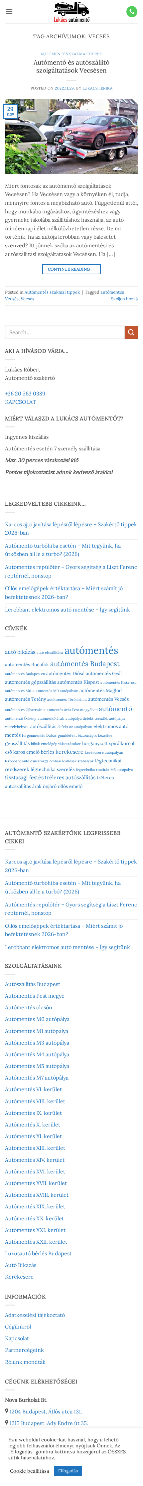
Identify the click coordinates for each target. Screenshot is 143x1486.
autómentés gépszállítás (30, 682)
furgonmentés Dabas (39, 735)
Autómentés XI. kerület (33, 1136)
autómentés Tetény (25, 699)
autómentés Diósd (65, 673)
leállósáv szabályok (78, 761)
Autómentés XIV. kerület (35, 1159)
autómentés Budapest (85, 663)
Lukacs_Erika (97, 88)
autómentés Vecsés (108, 699)
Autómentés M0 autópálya (37, 1019)
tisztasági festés (24, 777)
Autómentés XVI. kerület (35, 1171)
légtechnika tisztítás (92, 769)
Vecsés (27, 299)
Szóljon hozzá (124, 299)
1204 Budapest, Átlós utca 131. (46, 1411)
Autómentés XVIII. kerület (37, 1194)
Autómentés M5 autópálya (37, 1066)
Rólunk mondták (25, 1362)
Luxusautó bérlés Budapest (38, 1253)
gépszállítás (17, 743)
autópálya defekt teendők (87, 718)
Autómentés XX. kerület (34, 1218)
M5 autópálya (121, 769)
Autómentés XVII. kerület (36, 1183)
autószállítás (43, 726)
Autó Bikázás (20, 1265)
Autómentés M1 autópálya (36, 1031)
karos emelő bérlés (33, 752)
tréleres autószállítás (70, 777)
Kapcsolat (17, 1338)
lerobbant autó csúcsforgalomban (33, 761)
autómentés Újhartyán (23, 709)
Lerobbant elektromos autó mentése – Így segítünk (67, 609)
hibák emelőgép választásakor (56, 743)
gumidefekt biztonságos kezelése (85, 735)
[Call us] (131, 11)
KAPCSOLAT (20, 401)
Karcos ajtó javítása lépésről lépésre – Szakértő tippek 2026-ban (71, 528)
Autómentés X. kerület (32, 1124)
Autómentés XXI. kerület (35, 1230)
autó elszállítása (50, 652)
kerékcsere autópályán (104, 752)
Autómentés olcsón (28, 1007)
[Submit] (131, 332)
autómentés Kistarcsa (118, 682)
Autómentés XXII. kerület (36, 1241)
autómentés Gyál (104, 673)
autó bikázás (20, 651)
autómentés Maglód (100, 690)
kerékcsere (69, 751)
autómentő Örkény (20, 718)
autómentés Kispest (78, 682)
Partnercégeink (24, 1350)
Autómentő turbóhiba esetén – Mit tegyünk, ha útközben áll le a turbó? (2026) (63, 550)
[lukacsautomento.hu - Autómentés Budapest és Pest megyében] (71, 11)
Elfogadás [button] (68, 1471)
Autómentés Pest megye (35, 995)
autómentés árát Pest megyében (70, 709)
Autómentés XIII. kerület (35, 1147)
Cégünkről (18, 1326)
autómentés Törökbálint (67, 699)
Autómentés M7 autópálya (37, 1077)
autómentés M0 (18, 690)
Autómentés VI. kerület (33, 1089)
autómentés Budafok (27, 664)
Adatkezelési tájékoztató (35, 1315)
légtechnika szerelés (52, 769)
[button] (9, 11)
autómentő (115, 708)
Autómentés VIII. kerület (35, 1101)
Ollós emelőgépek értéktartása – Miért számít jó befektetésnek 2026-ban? (64, 592)
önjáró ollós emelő (62, 786)
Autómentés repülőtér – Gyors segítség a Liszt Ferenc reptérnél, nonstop (71, 571)
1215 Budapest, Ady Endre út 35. (49, 1423)
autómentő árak (51, 718)
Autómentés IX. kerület (33, 1113)
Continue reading (71, 269)
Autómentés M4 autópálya (37, 1054)
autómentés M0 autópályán (55, 690)
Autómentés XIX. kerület (35, 1206)
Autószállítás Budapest (32, 984)
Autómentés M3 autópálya (37, 1042)
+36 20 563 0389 (25, 393)
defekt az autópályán (75, 726)
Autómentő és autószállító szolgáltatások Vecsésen (71, 66)
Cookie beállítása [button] (29, 1471)
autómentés (91, 650)
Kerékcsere (19, 1276)
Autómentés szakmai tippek (71, 54)
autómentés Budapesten (25, 673)
